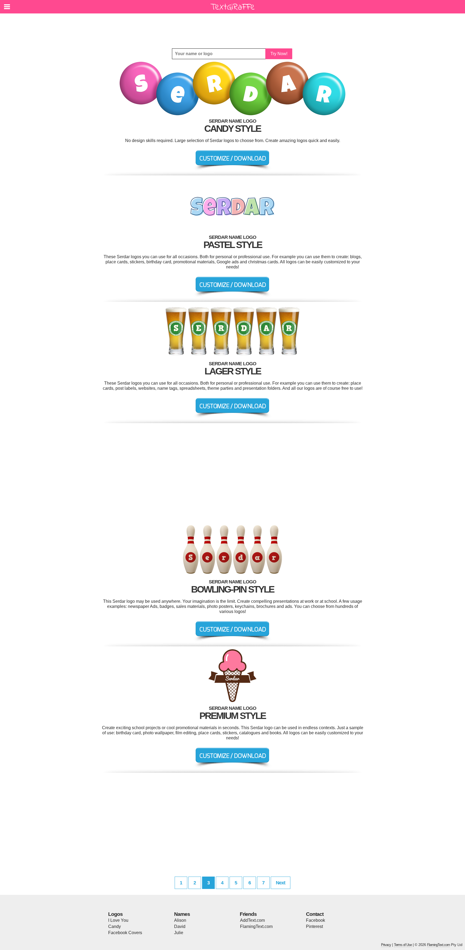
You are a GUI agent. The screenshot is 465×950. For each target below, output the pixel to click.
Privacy (386, 945)
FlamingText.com (256, 926)
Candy (114, 926)
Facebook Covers (125, 932)
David (179, 926)
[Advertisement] (234, 27)
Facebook (315, 920)
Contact (314, 914)
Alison (180, 920)
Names (182, 914)
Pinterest (314, 926)
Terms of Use (403, 945)
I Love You (118, 920)
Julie (178, 932)
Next (280, 882)
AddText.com (252, 920)
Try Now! (278, 53)
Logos (115, 914)
